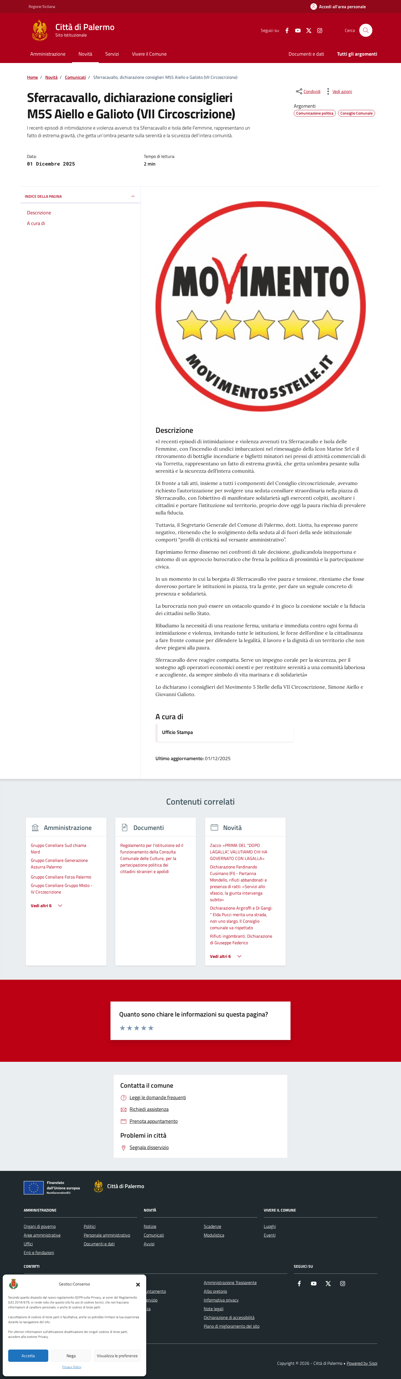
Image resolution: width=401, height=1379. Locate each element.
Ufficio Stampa (177, 732)
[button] (138, 1284)
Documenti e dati (306, 54)
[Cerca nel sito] (365, 30)
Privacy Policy (71, 1367)
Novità (85, 54)
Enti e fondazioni (39, 1252)
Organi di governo (40, 1226)
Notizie (150, 1226)
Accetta (28, 1356)
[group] (66, 895)
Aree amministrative (42, 1235)
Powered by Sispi (362, 1363)
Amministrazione (47, 54)
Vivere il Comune (149, 54)
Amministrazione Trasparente (230, 1282)
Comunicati (154, 1235)
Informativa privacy (221, 1300)
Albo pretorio (215, 1291)
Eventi (270, 1235)
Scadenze (212, 1226)
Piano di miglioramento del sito (231, 1326)
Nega (71, 1356)
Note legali (213, 1308)
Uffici (28, 1243)
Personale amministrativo (107, 1235)
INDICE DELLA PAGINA (43, 196)
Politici (89, 1226)
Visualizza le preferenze (117, 1356)
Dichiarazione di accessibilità (229, 1317)
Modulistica (214, 1235)
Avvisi (149, 1243)
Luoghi (270, 1226)
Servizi (112, 54)
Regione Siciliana (42, 6)
